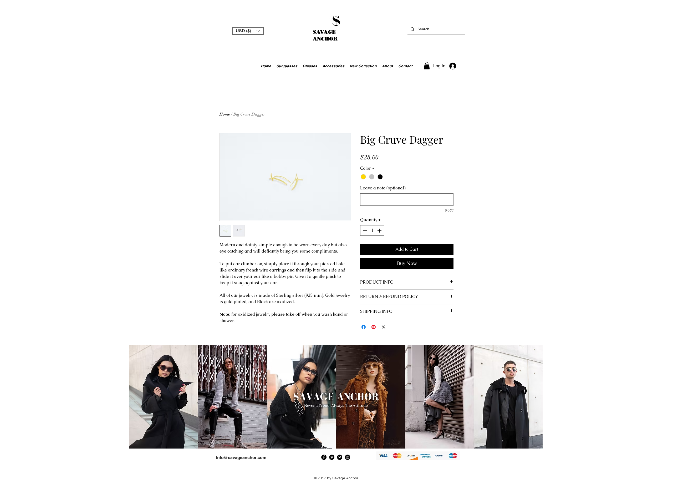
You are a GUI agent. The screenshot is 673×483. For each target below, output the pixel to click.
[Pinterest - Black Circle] (331, 457)
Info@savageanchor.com (241, 457)
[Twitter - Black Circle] (339, 457)
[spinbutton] (372, 230)
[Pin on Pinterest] (373, 327)
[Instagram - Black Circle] (347, 457)
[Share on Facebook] (363, 327)
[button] (248, 31)
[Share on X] (383, 327)
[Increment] (380, 230)
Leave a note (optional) (383, 188)
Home (225, 114)
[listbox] (248, 31)
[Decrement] (364, 230)
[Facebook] (324, 457)
